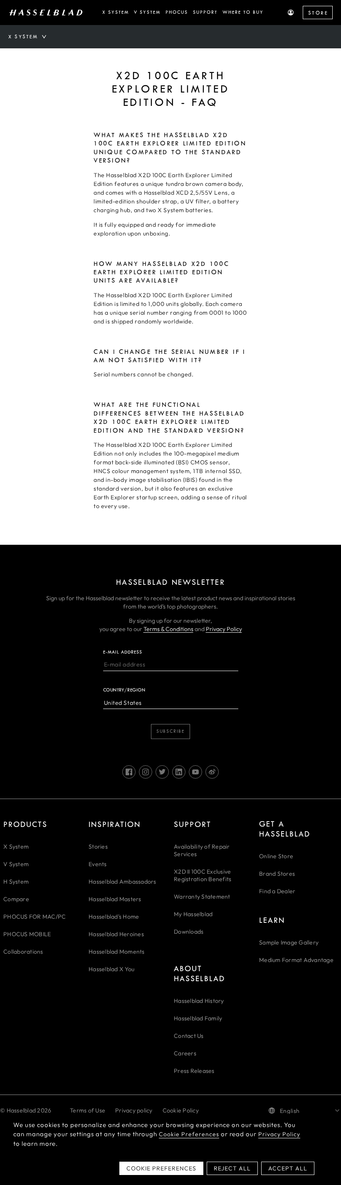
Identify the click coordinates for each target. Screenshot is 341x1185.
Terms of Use (87, 1110)
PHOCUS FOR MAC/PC (34, 916)
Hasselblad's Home (114, 916)
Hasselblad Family (198, 1018)
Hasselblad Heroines (116, 934)
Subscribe (170, 731)
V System (16, 864)
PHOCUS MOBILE (27, 934)
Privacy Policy (224, 629)
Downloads (188, 931)
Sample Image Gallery (289, 942)
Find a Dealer (277, 891)
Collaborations (23, 951)
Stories (98, 846)
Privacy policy (134, 1110)
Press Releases (194, 1071)
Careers (185, 1053)
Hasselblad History (199, 1001)
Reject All (232, 1168)
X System (16, 846)
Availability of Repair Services (202, 850)
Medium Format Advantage (296, 960)
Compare (16, 899)
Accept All (287, 1168)
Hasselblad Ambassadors (122, 881)
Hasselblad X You (111, 969)
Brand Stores (277, 873)
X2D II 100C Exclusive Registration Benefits (202, 875)
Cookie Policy (181, 1110)
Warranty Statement (202, 896)
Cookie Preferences (189, 1134)
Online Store (276, 856)
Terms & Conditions (168, 629)
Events (98, 864)
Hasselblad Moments (117, 951)
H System (16, 881)
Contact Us (189, 1036)
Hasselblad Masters (115, 899)
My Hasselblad (193, 914)
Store (318, 13)
